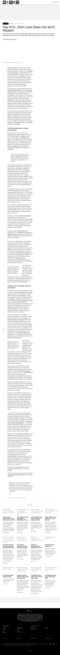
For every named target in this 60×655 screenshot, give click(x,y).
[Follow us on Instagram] (53, 644)
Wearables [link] (46, 627)
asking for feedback (24, 433)
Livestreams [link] (5, 629)
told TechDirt (23, 282)
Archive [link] (18, 629)
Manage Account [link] (5, 638)
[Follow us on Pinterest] (47, 644)
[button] (1, 2)
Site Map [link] (18, 631)
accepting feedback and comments (16, 475)
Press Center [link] (19, 638)
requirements (11, 134)
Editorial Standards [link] (20, 628)
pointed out (16, 146)
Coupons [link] (46, 628)
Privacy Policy (47, 637)
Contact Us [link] (4, 632)
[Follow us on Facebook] (41, 644)
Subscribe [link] (4, 627)
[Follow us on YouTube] (50, 644)
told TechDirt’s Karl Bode (21, 253)
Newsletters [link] (5, 628)
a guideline (27, 216)
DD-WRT (18, 124)
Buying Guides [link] (33, 628)
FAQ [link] (3, 631)
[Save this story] (3, 329)
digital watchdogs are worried (15, 319)
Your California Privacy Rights (49, 638)
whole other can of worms (14, 337)
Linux (19, 232)
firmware (27, 232)
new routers (29, 219)
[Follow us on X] (44, 644)
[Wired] (11, 2)
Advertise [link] (4, 637)
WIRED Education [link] (20, 627)
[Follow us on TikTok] (56, 644)
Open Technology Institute (14, 90)
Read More (12, 491)
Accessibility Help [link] (19, 632)
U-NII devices (20, 134)
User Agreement (33, 638)
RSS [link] (17, 630)
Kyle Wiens (5, 23)
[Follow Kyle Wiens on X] (10, 494)
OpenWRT (10, 100)
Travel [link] (4, 630)
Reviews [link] (32, 627)
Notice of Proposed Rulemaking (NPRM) (22, 300)
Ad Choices (27, 645)
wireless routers (11, 234)
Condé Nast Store (34, 637)
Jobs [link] (17, 637)
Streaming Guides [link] (34, 629)
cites (8, 183)
